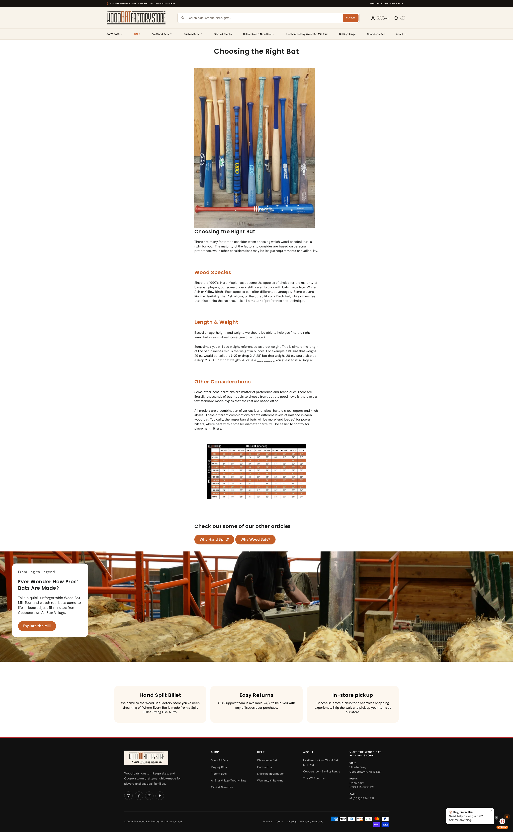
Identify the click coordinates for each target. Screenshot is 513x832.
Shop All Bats (219, 760)
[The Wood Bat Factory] (136, 18)
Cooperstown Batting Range (321, 771)
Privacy (267, 821)
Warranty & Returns (270, 780)
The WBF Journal (314, 778)
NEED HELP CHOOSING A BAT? (388, 3)
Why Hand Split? (214, 539)
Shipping (291, 821)
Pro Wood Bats (160, 34)
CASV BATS (112, 34)
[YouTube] (149, 795)
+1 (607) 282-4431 (361, 798)
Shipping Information (270, 773)
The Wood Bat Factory (146, 821)
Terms (279, 821)
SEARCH (350, 17)
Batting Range (347, 34)
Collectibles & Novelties (257, 34)
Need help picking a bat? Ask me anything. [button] (471, 815)
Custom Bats (191, 34)
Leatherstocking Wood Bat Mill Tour (307, 34)
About (399, 34)
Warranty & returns (311, 821)
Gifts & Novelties (222, 787)
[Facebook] (139, 795)
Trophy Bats (219, 773)
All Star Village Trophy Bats (228, 780)
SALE (137, 34)
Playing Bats (219, 767)
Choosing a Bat (376, 34)
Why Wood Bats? (255, 539)
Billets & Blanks (223, 34)
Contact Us (264, 767)
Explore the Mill (37, 625)
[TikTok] (160, 795)
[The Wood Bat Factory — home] (154, 758)
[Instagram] (128, 795)
